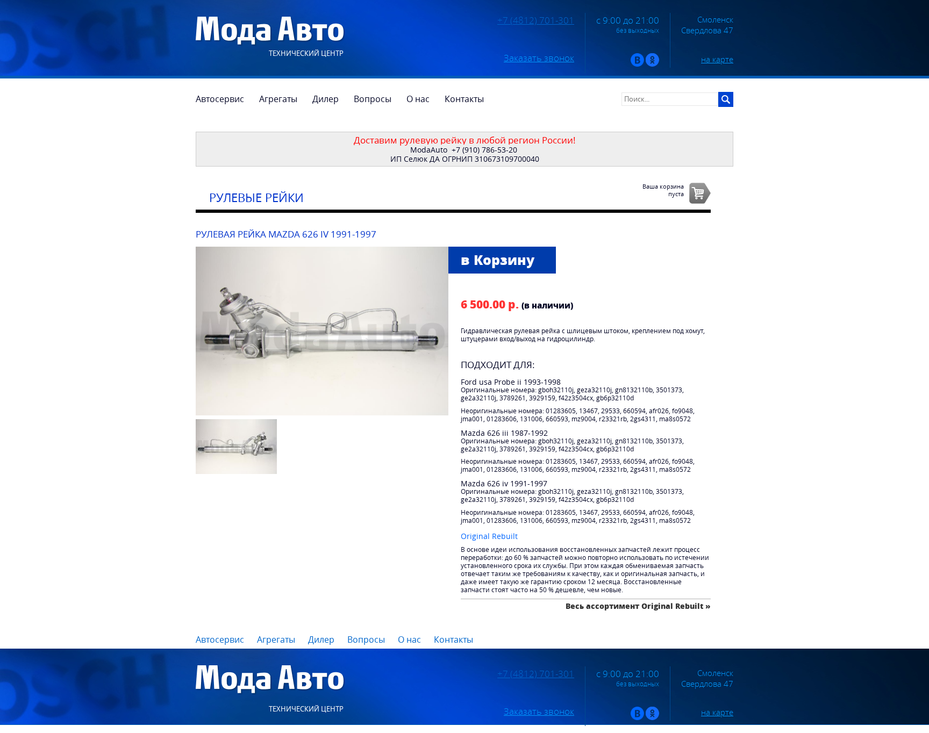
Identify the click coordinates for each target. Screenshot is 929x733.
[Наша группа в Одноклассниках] (652, 64)
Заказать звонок (539, 58)
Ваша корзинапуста (663, 189)
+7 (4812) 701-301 (535, 20)
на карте (717, 59)
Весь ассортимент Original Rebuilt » (638, 606)
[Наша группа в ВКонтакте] (637, 64)
